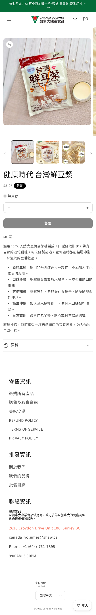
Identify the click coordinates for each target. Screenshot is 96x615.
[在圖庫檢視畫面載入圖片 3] (73, 152)
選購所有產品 (21, 394)
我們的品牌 (19, 476)
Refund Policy (23, 420)
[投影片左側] (5, 153)
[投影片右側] (91, 153)
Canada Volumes (52, 608)
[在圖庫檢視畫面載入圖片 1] (22, 152)
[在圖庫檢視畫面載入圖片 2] (48, 152)
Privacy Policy (23, 438)
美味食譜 (17, 411)
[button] (9, 19)
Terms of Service (26, 429)
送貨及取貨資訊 (23, 402)
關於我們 (17, 467)
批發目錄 (17, 485)
